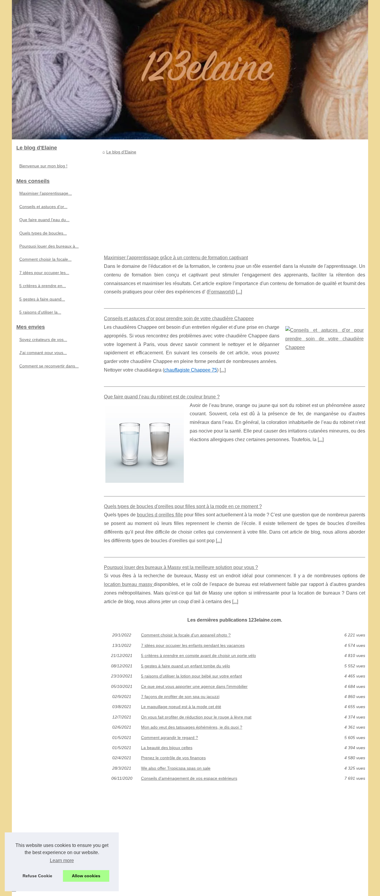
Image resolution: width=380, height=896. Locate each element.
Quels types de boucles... (43, 233)
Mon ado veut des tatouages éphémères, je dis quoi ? (191, 727)
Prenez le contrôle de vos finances (173, 758)
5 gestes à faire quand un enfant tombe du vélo (185, 666)
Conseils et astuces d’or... (43, 206)
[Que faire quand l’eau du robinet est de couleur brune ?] (144, 443)
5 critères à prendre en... (42, 285)
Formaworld (220, 291)
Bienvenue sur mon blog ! (43, 166)
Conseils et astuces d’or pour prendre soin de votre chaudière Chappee (179, 318)
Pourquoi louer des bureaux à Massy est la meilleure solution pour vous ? (181, 567)
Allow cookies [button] (86, 875)
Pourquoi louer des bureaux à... (49, 246)
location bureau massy (129, 584)
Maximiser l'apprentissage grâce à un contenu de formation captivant (176, 257)
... (239, 291)
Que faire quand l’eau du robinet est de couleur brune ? (162, 396)
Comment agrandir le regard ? (169, 737)
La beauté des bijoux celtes (166, 748)
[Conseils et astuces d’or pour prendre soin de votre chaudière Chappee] (324, 338)
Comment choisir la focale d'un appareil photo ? (186, 635)
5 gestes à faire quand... (42, 299)
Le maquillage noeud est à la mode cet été (181, 707)
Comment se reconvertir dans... (49, 366)
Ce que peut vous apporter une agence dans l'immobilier (194, 686)
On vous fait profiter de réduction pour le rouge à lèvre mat (196, 717)
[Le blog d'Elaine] (190, 69)
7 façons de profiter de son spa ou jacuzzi (180, 696)
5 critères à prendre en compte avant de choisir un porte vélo (198, 655)
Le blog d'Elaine (121, 152)
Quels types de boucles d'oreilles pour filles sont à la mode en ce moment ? (183, 506)
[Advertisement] (234, 200)
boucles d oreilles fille (160, 514)
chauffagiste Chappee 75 (190, 369)
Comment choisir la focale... (45, 259)
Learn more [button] (62, 860)
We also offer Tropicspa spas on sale (175, 768)
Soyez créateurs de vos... (43, 339)
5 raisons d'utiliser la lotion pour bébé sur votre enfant (191, 676)
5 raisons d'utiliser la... (40, 312)
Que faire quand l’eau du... (44, 219)
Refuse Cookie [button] (37, 875)
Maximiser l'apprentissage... (45, 193)
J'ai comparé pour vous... (43, 352)
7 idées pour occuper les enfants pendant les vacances (193, 645)
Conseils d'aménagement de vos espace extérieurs (189, 778)
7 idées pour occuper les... (44, 272)
